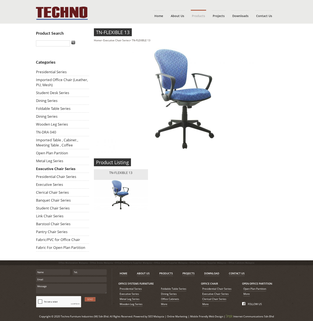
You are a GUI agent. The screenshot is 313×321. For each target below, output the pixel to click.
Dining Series (46, 100)
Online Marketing (177, 316)
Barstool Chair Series (53, 223)
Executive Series (49, 184)
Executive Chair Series (55, 168)
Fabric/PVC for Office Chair (58, 239)
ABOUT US (143, 273)
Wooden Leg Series (52, 124)
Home (97, 40)
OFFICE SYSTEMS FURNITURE (136, 283)
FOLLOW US (254, 304)
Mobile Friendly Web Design (206, 316)
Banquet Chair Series (53, 200)
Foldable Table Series (53, 108)
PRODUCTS (166, 273)
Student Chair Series (53, 208)
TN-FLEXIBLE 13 (113, 32)
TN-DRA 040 (46, 132)
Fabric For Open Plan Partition (60, 247)
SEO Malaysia (156, 316)
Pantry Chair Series (51, 231)
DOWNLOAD (211, 273)
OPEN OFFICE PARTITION (257, 283)
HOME (123, 273)
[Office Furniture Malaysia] (62, 19)
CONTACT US (237, 273)
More (164, 304)
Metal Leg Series (49, 160)
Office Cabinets (170, 299)
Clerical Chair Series (52, 192)
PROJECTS (188, 273)
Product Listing (112, 162)
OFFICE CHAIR (209, 283)
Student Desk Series (52, 92)
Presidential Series (51, 71)
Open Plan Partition (52, 152)
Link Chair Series (49, 216)
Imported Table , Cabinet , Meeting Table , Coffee (57, 143)
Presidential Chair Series (56, 176)
